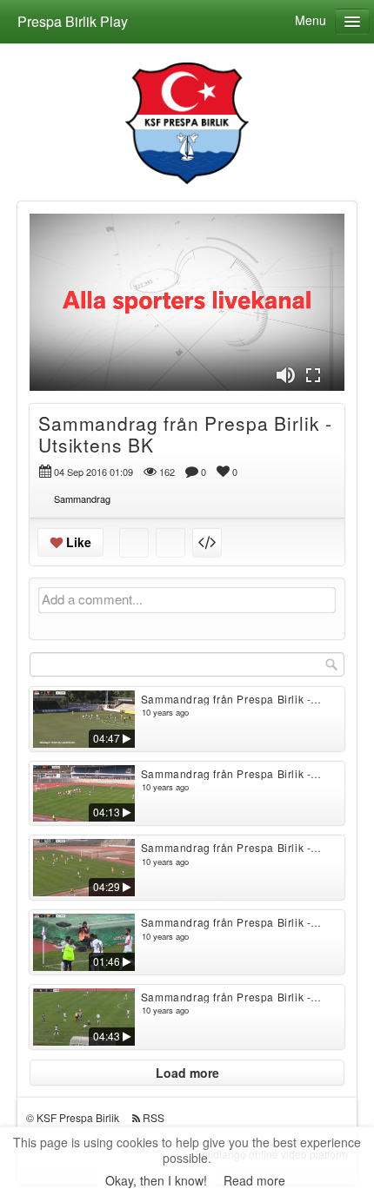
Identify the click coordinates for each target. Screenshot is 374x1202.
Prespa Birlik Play (72, 21)
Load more (187, 1072)
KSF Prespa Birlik (78, 1117)
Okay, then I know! (156, 1180)
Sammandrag (82, 498)
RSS (153, 1117)
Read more (254, 1180)
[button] (285, 375)
